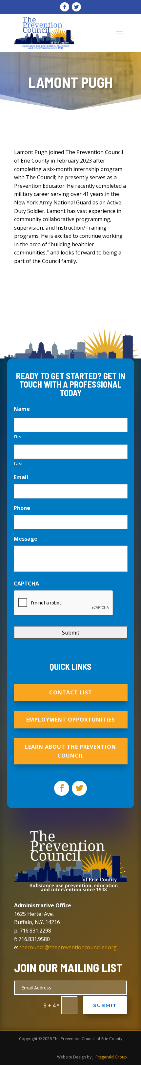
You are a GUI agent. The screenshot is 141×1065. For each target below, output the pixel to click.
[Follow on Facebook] (64, 6)
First (18, 437)
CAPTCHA (26, 583)
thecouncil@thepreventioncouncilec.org (68, 947)
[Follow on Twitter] (76, 6)
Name (22, 409)
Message (25, 538)
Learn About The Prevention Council (70, 751)
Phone (22, 508)
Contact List (70, 692)
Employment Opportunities (70, 719)
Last (18, 463)
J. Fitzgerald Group (109, 1057)
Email (21, 477)
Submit (105, 1005)
